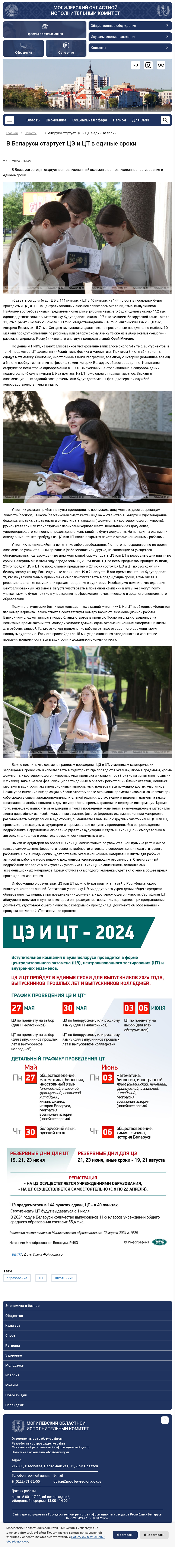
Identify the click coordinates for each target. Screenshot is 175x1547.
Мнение (11, 1385)
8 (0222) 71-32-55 (26, 1481)
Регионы (12, 1346)
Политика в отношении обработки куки (40, 1452)
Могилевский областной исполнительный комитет (85, 10)
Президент (14, 1405)
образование (17, 1278)
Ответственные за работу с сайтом (37, 1438)
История (12, 1375)
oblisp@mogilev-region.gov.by (77, 1481)
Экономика (56, 120)
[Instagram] (148, 65)
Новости (30, 133)
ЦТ (41, 1278)
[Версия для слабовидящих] (161, 65)
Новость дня (16, 1395)
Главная (12, 133)
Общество (14, 1316)
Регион (119, 120)
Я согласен (125, 1535)
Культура (12, 1326)
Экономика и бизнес (22, 1306)
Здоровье (13, 1355)
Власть (33, 120)
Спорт (10, 1336)
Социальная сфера (89, 120)
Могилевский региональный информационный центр (50, 1447)
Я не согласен (154, 1535)
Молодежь (14, 1365)
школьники (64, 1278)
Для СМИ (140, 120)
